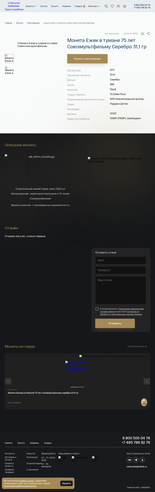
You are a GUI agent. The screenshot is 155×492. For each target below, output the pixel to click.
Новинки (66, 6)
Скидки (78, 6)
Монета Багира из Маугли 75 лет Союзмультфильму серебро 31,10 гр (43, 392)
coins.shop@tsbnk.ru (137, 466)
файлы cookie (27, 480)
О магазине (32, 469)
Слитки (43, 6)
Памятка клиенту (9, 464)
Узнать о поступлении (87, 58)
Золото (54, 6)
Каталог (19, 23)
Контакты (10, 453)
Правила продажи (9, 470)
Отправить (115, 323)
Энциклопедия (33, 463)
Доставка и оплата (10, 458)
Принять (66, 483)
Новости (30, 453)
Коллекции (32, 457)
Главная (8, 23)
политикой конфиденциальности (20, 486)
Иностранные (33, 23)
